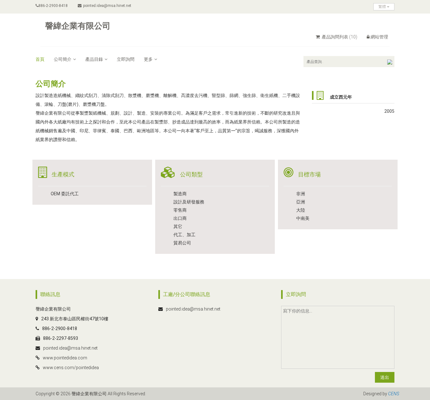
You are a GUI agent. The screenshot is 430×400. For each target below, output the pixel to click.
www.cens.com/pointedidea (71, 367)
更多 (148, 59)
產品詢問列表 (339, 36)
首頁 (40, 59)
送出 (384, 377)
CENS (393, 393)
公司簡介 (62, 59)
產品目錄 (94, 59)
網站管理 (379, 36)
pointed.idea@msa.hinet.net (107, 5)
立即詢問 (125, 59)
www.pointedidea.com (65, 357)
